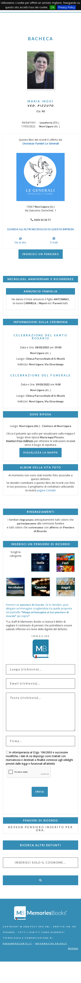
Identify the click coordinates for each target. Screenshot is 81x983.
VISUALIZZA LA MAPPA (40, 452)
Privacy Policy (66, 7)
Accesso (73, 948)
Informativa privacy (51, 944)
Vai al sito (20, 242)
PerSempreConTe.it (17, 944)
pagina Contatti (46, 490)
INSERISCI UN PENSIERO (40, 254)
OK (52, 7)
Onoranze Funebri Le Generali (40, 143)
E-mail (54, 242)
